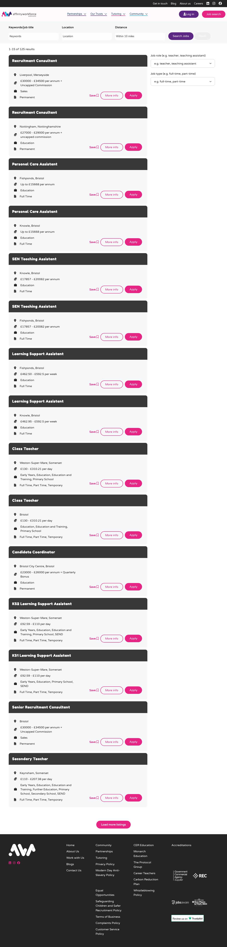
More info (111, 95)
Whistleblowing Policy (144, 893)
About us (185, 3)
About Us (72, 851)
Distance (121, 27)
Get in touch (160, 3)
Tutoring (116, 13)
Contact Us (73, 870)
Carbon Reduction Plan (146, 882)
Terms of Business (108, 917)
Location (68, 27)
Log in (190, 14)
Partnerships (75, 13)
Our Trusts (97, 13)
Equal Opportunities (105, 893)
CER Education (144, 845)
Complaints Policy (108, 923)
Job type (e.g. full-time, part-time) (173, 73)
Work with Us (75, 858)
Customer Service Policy (107, 932)
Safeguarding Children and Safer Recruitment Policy (108, 906)
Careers (198, 3)
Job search (213, 14)
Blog (173, 3)
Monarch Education (140, 854)
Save (92, 95)
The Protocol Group (142, 865)
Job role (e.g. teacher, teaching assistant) (178, 55)
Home (70, 845)
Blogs (70, 864)
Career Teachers (144, 873)
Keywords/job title (21, 27)
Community (137, 13)
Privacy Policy (105, 864)
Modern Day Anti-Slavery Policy (108, 873)
